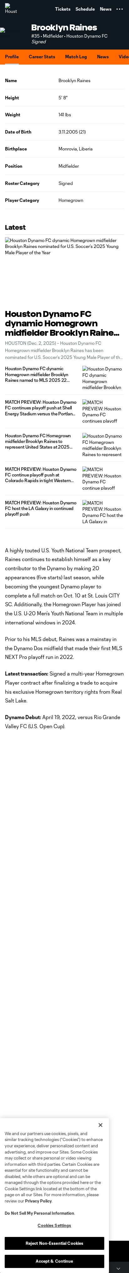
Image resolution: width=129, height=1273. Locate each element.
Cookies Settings (54, 1225)
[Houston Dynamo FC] (11, 9)
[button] (119, 9)
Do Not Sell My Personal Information (39, 1213)
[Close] (100, 1125)
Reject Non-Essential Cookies (55, 1243)
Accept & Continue (54, 1261)
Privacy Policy (38, 1200)
